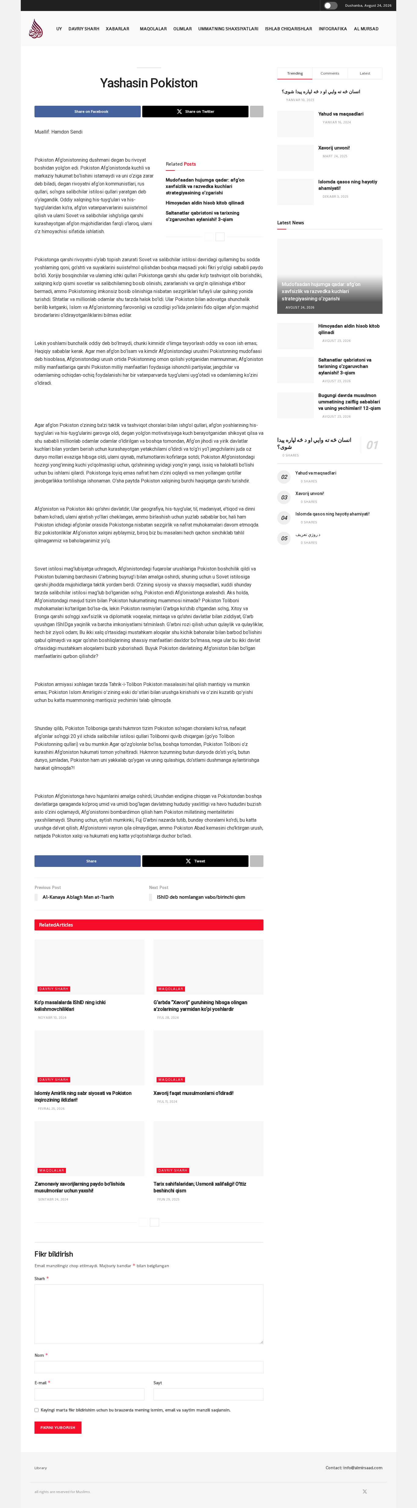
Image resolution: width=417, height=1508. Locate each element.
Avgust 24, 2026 (299, 307)
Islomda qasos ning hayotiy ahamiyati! (333, 514)
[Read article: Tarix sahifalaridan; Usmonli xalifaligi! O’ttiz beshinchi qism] (208, 1148)
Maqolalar (153, 28)
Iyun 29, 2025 (167, 1199)
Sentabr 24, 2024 (52, 1199)
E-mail (42, 1382)
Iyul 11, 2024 (166, 1101)
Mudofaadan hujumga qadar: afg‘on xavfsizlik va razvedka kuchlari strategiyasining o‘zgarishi (205, 186)
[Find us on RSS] (381, 1491)
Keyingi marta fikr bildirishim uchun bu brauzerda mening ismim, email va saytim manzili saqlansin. (135, 1410)
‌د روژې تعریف (308, 534)
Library (40, 1467)
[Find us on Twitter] (364, 1491)
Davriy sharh (83, 28)
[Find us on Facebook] (356, 1491)
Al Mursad (366, 28)
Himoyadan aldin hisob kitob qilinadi (205, 203)
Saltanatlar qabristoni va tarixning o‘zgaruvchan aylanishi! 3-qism (345, 366)
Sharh (41, 1278)
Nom (41, 1355)
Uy (59, 28)
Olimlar (182, 28)
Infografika (333, 28)
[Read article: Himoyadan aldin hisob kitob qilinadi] (295, 336)
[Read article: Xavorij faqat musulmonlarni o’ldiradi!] (208, 1057)
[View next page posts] (220, 237)
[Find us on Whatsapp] (373, 1491)
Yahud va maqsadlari (341, 114)
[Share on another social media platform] (256, 111)
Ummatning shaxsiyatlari (228, 28)
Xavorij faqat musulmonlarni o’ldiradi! (194, 1093)
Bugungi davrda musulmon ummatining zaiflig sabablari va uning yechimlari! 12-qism (349, 402)
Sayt (158, 1382)
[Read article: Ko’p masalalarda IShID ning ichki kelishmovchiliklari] (89, 967)
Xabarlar (117, 28)
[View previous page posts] (209, 237)
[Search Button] (314, 5)
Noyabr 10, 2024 (52, 1017)
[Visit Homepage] (35, 28)
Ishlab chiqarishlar (288, 28)
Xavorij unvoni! (334, 148)
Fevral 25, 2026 (51, 1108)
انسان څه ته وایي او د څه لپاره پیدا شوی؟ (321, 91)
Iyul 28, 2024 (167, 1017)
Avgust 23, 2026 (336, 341)
